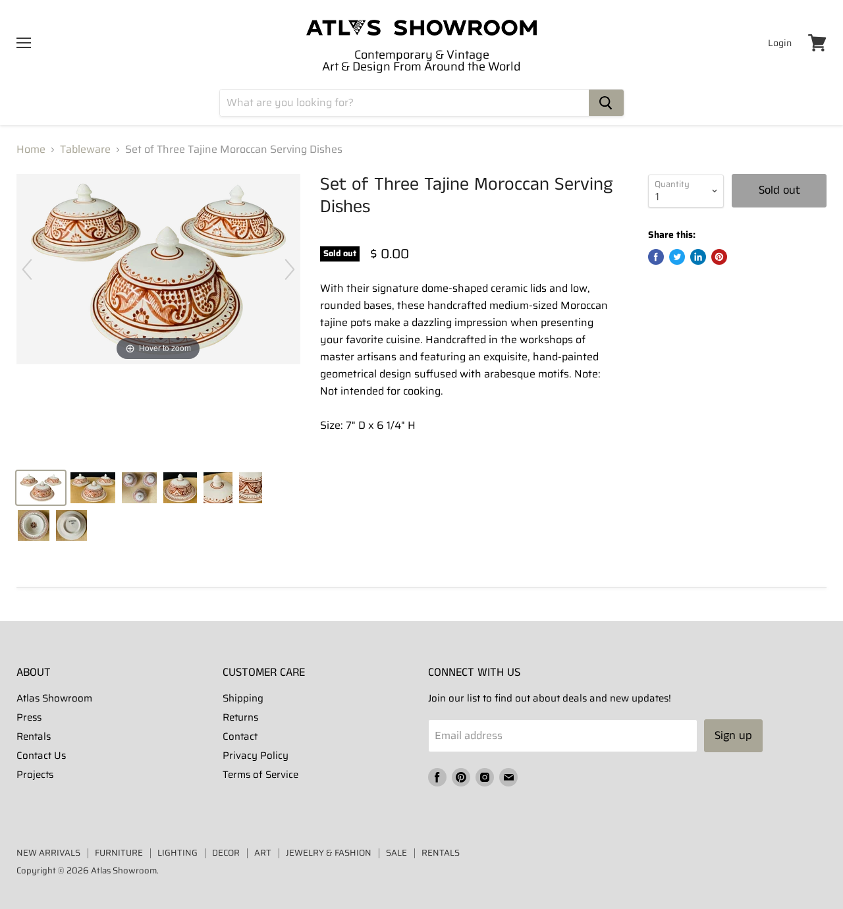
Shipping (243, 698)
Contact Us (41, 755)
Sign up (733, 735)
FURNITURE (119, 853)
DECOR (226, 853)
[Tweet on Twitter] (677, 257)
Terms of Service (260, 775)
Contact (240, 736)
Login (780, 43)
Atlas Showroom (54, 698)
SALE (396, 853)
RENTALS (441, 853)
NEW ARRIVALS (48, 853)
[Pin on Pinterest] (719, 257)
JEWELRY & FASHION (328, 853)
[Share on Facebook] (656, 257)
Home (30, 149)
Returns (240, 717)
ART (262, 853)
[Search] (606, 103)
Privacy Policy (255, 755)
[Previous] (27, 269)
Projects (34, 775)
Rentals (33, 736)
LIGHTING (177, 853)
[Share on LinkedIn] (698, 257)
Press (28, 717)
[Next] (289, 269)
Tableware (85, 149)
